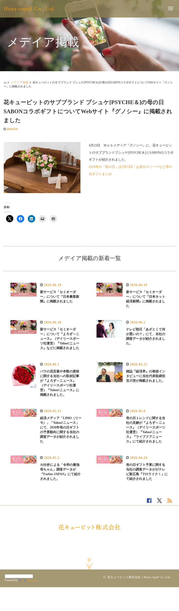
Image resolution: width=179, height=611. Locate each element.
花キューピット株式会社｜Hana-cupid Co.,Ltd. (139, 577)
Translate (32, 580)
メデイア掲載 (19, 82)
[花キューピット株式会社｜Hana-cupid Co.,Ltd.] (29, 8)
